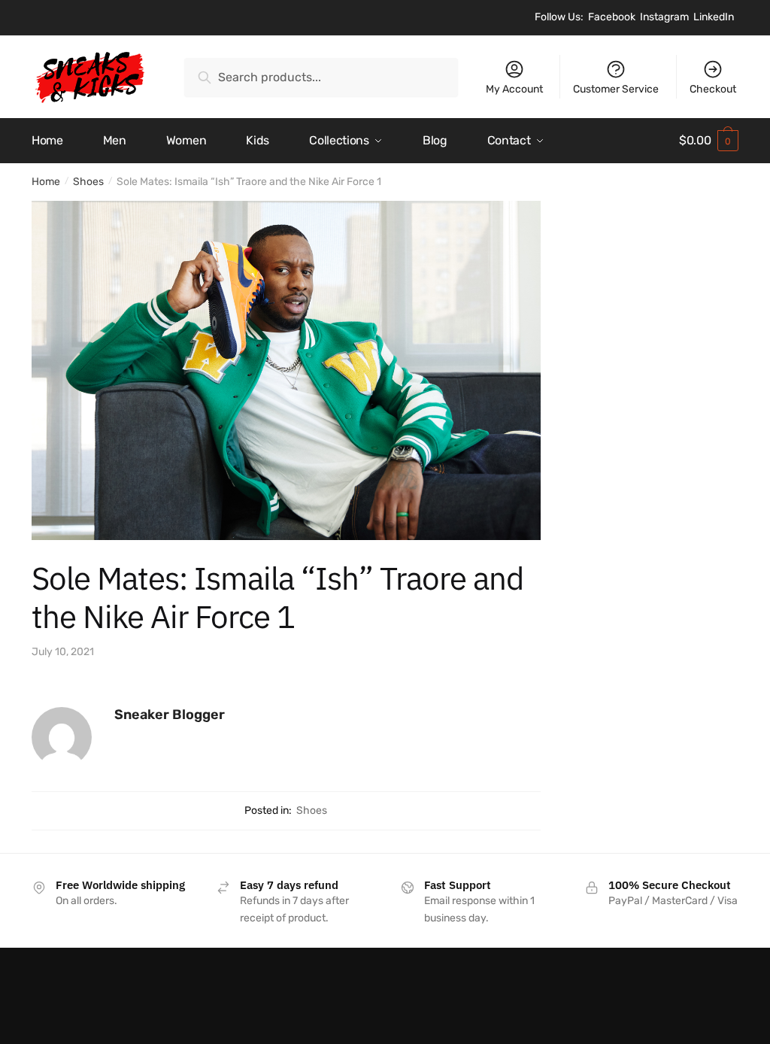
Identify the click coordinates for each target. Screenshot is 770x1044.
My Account (514, 89)
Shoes (88, 181)
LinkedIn (713, 17)
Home (46, 181)
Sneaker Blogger (169, 714)
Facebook (611, 17)
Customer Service (616, 89)
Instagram (664, 17)
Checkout (713, 89)
